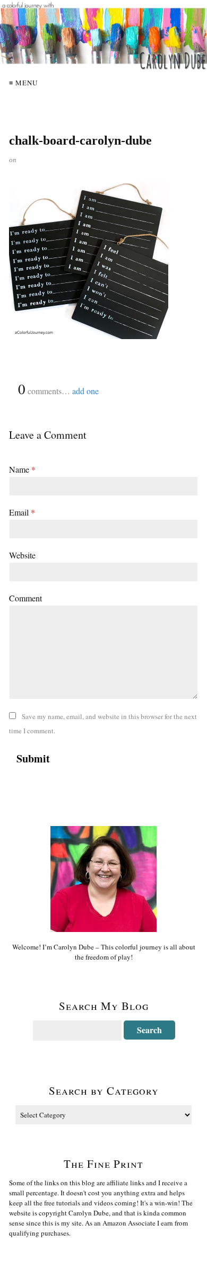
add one (85, 390)
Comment (25, 598)
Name (22, 469)
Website (22, 555)
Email (22, 512)
